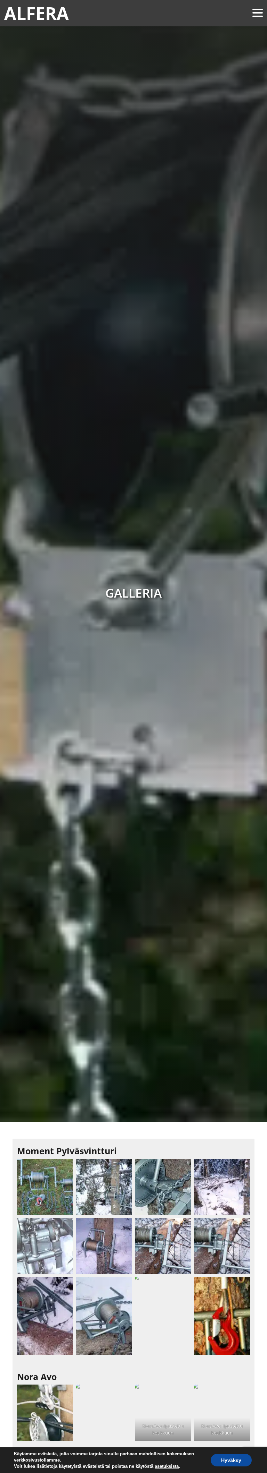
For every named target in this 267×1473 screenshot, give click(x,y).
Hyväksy (231, 1460)
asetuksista (167, 1466)
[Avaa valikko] (257, 13)
